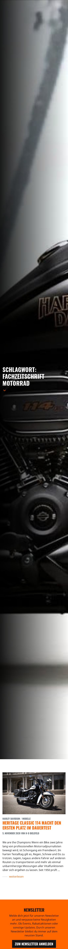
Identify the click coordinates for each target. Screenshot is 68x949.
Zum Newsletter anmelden (34, 943)
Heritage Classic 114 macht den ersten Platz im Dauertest (31, 825)
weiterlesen (16, 876)
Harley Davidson (11, 818)
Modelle (26, 818)
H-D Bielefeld (32, 833)
